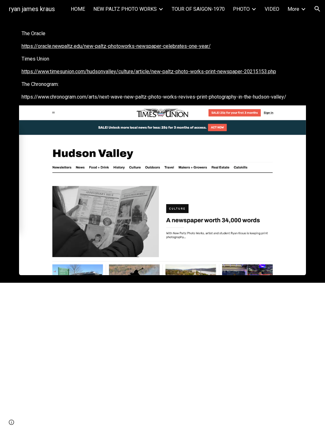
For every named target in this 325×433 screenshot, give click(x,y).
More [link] (293, 9)
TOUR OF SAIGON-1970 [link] (198, 9)
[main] (162, 65)
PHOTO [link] (241, 9)
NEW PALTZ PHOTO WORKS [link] (125, 9)
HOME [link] (78, 9)
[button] (317, 8)
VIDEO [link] (272, 9)
